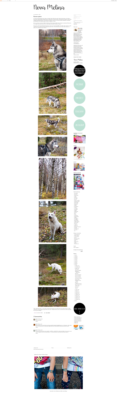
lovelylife (75, 210)
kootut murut (76, 203)
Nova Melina (80, 28)
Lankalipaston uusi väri (78, 283)
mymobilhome (76, 219)
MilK (75, 213)
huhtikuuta (76, 295)
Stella (75, 240)
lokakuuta (76, 268)
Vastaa (37, 321)
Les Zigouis (76, 208)
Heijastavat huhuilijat (78, 270)
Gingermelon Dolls (76, 201)
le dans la (75, 207)
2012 (75, 263)
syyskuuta (76, 289)
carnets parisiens (76, 236)
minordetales (76, 215)
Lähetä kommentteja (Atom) (39, 349)
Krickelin (75, 205)
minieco (75, 214)
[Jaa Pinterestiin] (49, 312)
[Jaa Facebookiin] (48, 312)
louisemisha (75, 209)
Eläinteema (76, 273)
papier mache (76, 222)
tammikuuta (77, 299)
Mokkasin (75, 217)
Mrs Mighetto (76, 218)
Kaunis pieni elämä (76, 238)
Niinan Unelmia (76, 220)
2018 (75, 256)
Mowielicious (76, 239)
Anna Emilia (76, 193)
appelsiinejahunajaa (77, 234)
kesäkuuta (76, 293)
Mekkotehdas (76, 211)
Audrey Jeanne (76, 195)
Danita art (75, 197)
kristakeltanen (76, 206)
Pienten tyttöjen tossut (78, 284)
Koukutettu (75, 204)
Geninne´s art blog (76, 200)
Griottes (75, 237)
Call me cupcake (76, 235)
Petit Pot (75, 223)
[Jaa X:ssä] (47, 312)
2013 (75, 262)
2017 (75, 257)
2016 (75, 258)
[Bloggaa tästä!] (46, 312)
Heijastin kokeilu (77, 279)
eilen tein (75, 199)
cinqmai (75, 196)
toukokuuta (77, 294)
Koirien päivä (77, 269)
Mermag (75, 212)
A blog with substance (78, 274)
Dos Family (75, 198)
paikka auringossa (76, 221)
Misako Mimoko (76, 216)
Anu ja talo (75, 194)
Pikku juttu (76, 282)
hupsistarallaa (76, 202)
